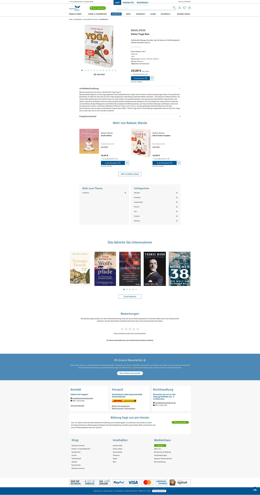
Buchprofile (165, 14)
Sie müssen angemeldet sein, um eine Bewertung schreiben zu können (130, 340)
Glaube (153, 14)
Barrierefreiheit (131, 491)
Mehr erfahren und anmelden (130, 373)
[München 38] (179, 267)
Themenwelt (140, 14)
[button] (123, 289)
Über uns (157, 449)
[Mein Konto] (179, 7)
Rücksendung (130, 408)
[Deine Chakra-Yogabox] (141, 143)
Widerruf (142, 491)
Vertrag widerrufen (159, 491)
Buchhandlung (160, 462)
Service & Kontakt (184, 1)
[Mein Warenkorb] (189, 7)
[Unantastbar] (130, 267)
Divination (137, 216)
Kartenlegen (137, 197)
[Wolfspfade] (105, 267)
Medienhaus (142, 2)
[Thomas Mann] (154, 267)
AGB (148, 491)
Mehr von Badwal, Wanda (130, 174)
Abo (114, 462)
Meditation (137, 221)
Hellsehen (136, 207)
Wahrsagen (137, 193)
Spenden (160, 446)
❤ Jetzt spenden (98, 8)
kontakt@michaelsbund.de (83, 398)
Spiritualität (117, 452)
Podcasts (116, 455)
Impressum (98, 491)
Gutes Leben (117, 449)
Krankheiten (85, 193)
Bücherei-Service (183, 14)
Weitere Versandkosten (121, 406)
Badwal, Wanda (138, 30)
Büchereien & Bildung (162, 452)
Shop (117, 2)
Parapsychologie (138, 202)
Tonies (128, 14)
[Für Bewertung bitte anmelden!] (136, 47)
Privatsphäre (119, 491)
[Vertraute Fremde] (80, 267)
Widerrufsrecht (117, 408)
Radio (115, 459)
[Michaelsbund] (74, 8)
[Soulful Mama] (89, 141)
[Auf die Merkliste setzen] (152, 78)
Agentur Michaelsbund (163, 459)
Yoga (135, 211)
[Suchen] (174, 8)
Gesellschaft (117, 446)
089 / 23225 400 (78, 401)
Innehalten (128, 2)
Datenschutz (108, 491)
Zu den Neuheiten (130, 296)
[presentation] (80, 137)
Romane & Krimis (75, 14)
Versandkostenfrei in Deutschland (82, 1)
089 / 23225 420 (161, 405)
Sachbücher (116, 14)
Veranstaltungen (160, 455)
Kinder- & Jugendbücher (97, 14)
